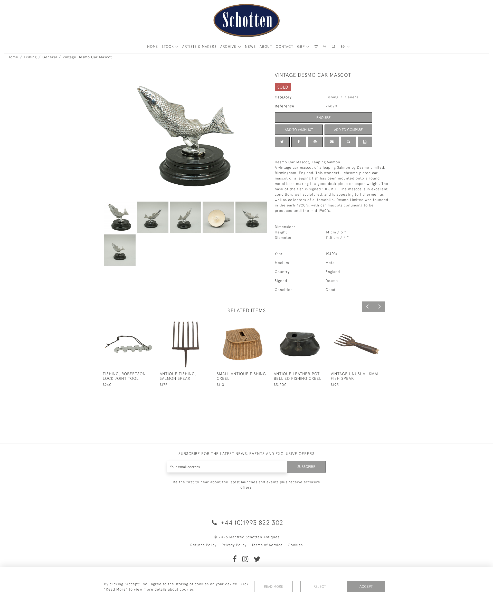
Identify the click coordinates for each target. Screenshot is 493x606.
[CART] (315, 46)
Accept (366, 586)
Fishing (30, 57)
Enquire (323, 118)
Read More (273, 586)
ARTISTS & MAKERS (199, 46)
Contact (284, 46)
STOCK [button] (168, 46)
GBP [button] (301, 46)
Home (12, 57)
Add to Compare (348, 130)
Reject (320, 586)
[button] (324, 46)
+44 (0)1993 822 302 (251, 522)
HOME (152, 46)
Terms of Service (267, 545)
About (266, 46)
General (49, 57)
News (250, 46)
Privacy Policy (234, 545)
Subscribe (306, 467)
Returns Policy (203, 545)
